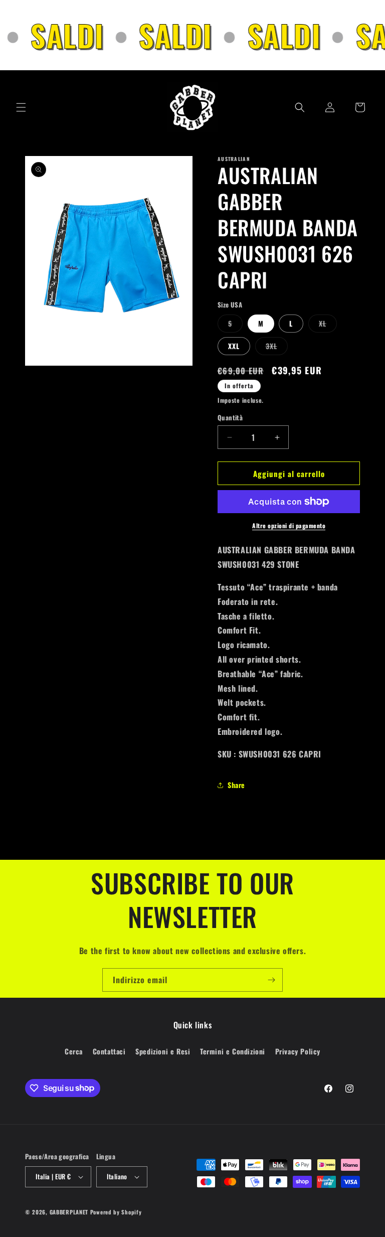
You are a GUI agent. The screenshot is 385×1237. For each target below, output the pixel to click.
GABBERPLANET (69, 1212)
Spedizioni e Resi (162, 1051)
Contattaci (109, 1051)
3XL (277, 347)
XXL (234, 346)
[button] (21, 107)
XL (328, 325)
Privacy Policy (297, 1051)
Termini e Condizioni (232, 1051)
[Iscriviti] (271, 980)
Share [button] (236, 785)
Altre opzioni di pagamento (288, 525)
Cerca (74, 1051)
